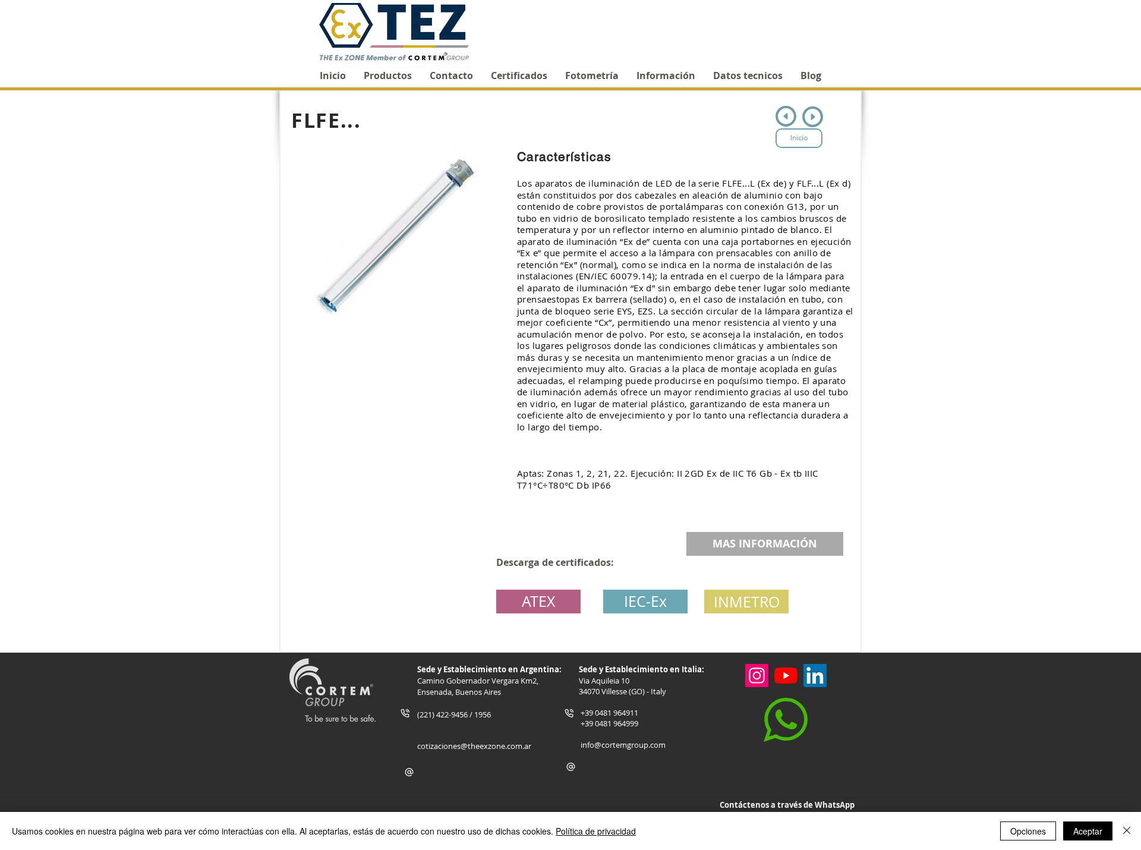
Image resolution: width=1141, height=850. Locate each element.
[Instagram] (756, 675)
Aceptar (1087, 831)
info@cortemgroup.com (623, 744)
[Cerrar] (1127, 830)
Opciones (1028, 831)
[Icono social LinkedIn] (815, 675)
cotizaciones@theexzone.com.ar (474, 746)
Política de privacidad (596, 831)
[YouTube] (786, 675)
